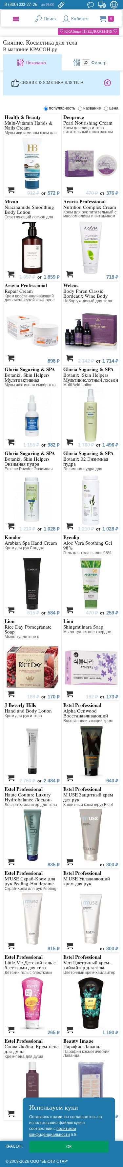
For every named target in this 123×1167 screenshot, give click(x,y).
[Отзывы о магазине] (90, 4)
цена (113, 108)
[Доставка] (102, 4)
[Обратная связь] (61, 4)
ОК (69, 1146)
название (93, 108)
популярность (63, 108)
